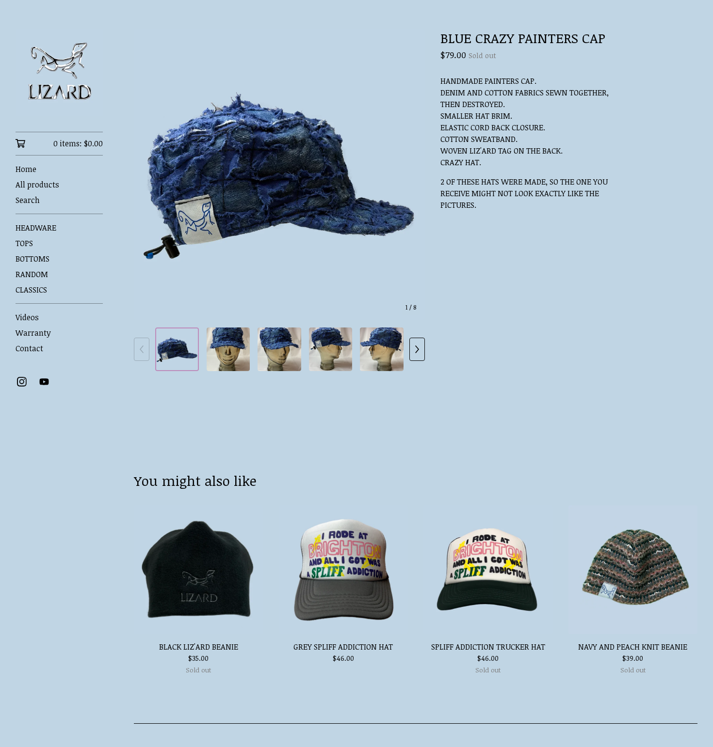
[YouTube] (44, 381)
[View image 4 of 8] (331, 349)
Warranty (33, 332)
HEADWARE (36, 227)
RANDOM (32, 274)
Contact (29, 348)
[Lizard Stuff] (59, 72)
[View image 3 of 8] (279, 349)
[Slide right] (417, 349)
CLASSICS (31, 289)
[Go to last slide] (147, 174)
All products (37, 184)
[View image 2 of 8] (228, 349)
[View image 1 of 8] (177, 349)
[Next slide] (411, 174)
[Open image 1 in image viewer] (279, 174)
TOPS (24, 243)
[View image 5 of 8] (382, 349)
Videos (27, 317)
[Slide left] (141, 349)
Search (28, 200)
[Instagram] (22, 381)
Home (26, 169)
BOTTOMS (32, 258)
